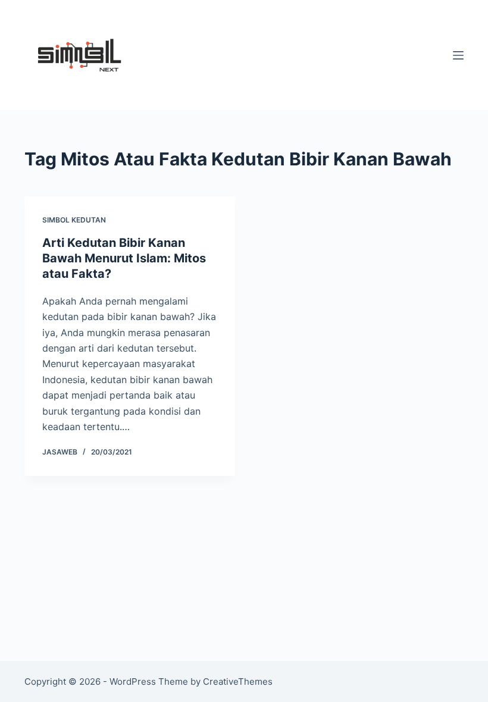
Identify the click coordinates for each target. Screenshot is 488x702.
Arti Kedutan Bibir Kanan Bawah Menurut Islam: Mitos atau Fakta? (124, 258)
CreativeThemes (238, 681)
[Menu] (458, 55)
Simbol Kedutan (74, 219)
